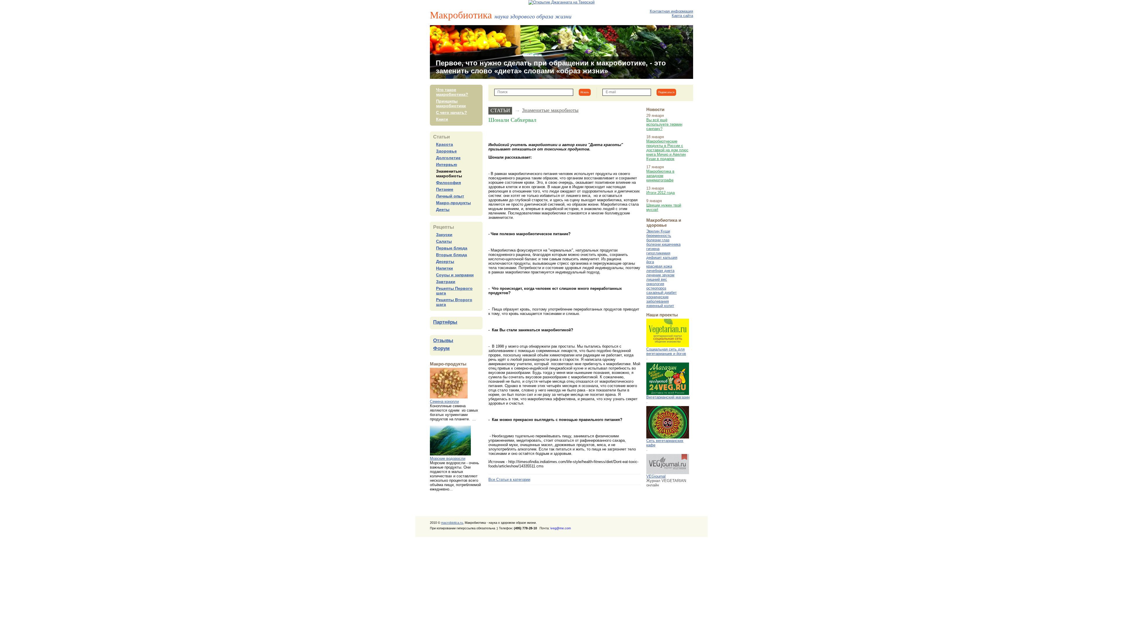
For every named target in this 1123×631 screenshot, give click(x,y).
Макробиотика (500, 14)
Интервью (446, 164)
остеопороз (656, 288)
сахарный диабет (661, 292)
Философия (448, 182)
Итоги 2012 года (660, 192)
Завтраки (445, 281)
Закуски (444, 234)
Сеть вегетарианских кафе (664, 442)
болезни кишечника (663, 244)
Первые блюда (451, 248)
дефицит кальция (661, 257)
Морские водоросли (447, 458)
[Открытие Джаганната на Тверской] (561, 2)
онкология (655, 284)
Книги (442, 119)
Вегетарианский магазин (668, 397)
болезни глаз (657, 240)
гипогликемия (658, 253)
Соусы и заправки (455, 275)
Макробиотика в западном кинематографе (660, 175)
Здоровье (446, 151)
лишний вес (656, 279)
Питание (444, 189)
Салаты (444, 241)
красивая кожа (659, 266)
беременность (658, 235)
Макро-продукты (453, 202)
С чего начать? (451, 112)
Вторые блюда (451, 254)
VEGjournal (656, 476)
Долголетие (448, 157)
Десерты (445, 261)
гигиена (652, 249)
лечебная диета (660, 270)
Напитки (444, 268)
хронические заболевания (657, 299)
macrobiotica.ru (452, 522)
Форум (441, 348)
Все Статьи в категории (509, 479)
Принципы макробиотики (451, 103)
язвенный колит (660, 306)
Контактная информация (671, 11)
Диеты (442, 209)
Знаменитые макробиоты (449, 173)
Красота (444, 144)
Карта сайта (682, 15)
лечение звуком (660, 275)
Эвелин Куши (658, 231)
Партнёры (445, 322)
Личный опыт (450, 196)
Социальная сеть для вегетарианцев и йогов (666, 351)
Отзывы (443, 340)
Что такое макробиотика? (452, 92)
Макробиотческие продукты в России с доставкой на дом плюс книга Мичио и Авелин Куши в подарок (667, 150)
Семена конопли (444, 401)
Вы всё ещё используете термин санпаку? (664, 124)
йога (650, 262)
